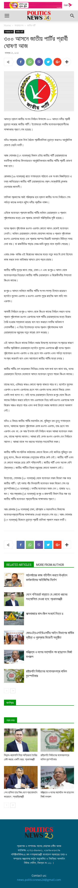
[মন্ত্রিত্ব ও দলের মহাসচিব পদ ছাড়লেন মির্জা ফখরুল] (14, 657)
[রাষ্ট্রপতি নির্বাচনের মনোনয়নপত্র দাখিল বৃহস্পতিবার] (14, 676)
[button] (72, 15)
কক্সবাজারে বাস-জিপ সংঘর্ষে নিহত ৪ (44, 614)
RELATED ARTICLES (18, 564)
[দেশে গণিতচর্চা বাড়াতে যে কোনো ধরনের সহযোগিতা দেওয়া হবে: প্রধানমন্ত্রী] (14, 599)
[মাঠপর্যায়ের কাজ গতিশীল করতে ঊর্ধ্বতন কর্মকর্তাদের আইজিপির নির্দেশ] (14, 580)
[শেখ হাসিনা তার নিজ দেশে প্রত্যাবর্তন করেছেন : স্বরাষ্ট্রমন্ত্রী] (21, 777)
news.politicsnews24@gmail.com (39, 880)
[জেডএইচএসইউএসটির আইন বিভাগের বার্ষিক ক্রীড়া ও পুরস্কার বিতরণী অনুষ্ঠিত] (14, 637)
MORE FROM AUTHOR (50, 564)
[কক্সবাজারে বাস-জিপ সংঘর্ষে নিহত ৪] (14, 618)
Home (7, 25)
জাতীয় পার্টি (31, 25)
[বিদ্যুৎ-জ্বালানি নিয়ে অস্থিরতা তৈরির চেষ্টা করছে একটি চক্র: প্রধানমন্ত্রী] (21, 740)
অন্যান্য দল (19, 25)
